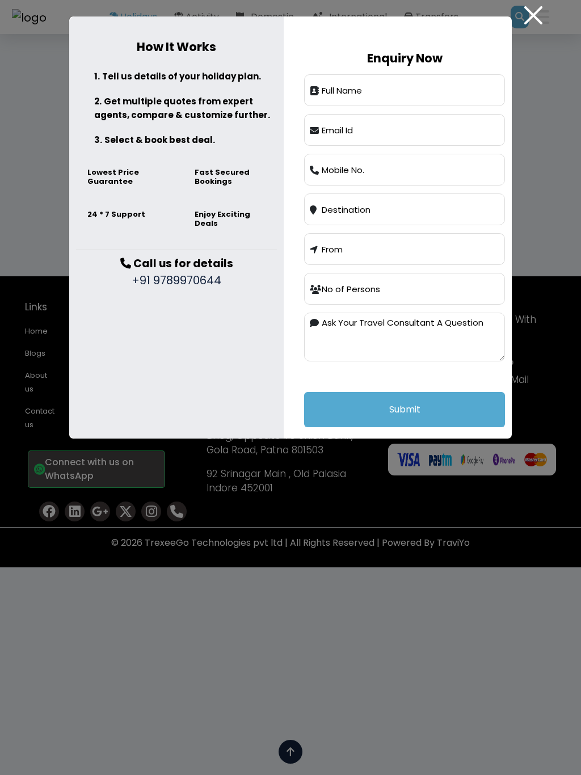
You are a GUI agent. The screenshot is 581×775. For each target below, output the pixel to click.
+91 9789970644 (176, 280)
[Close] (533, 15)
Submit (404, 409)
